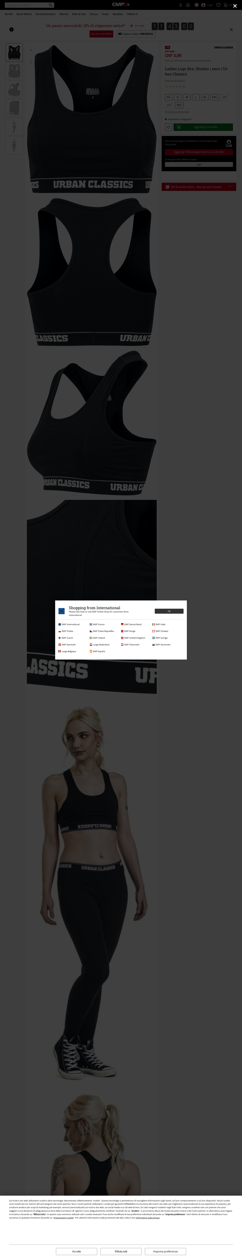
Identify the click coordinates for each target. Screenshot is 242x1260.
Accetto (76, 1251)
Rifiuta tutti (121, 1251)
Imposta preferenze (165, 1251)
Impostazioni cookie (63, 1217)
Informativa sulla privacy (148, 1217)
